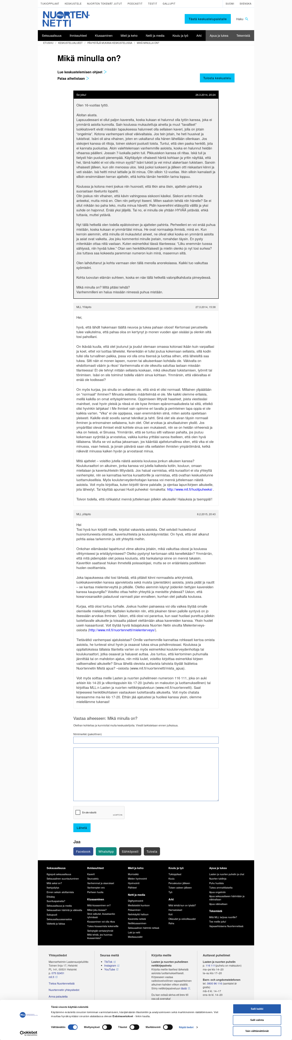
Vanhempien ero (96, 887)
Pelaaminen (134, 910)
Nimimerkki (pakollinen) (87, 734)
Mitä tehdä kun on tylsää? (182, 905)
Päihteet (132, 887)
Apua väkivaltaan (218, 904)
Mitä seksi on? (54, 883)
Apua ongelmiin (217, 892)
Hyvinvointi (133, 883)
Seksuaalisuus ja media (59, 905)
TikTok (108, 962)
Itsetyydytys (53, 887)
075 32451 (58, 973)
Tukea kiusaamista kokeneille (102, 926)
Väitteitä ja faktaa (56, 923)
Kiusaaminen (95, 899)
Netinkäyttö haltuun (138, 914)
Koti (170, 914)
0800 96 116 (214, 983)
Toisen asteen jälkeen (180, 887)
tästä (184, 988)
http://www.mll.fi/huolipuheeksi (189, 489)
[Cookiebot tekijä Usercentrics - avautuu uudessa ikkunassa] (28, 1033)
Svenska (245, 3)
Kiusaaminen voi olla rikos (101, 921)
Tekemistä (215, 911)
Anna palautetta (58, 996)
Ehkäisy (51, 896)
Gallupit (169, 3)
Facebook (83, 851)
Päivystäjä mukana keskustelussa (109, 43)
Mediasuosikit (135, 936)
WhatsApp (106, 851)
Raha (171, 923)
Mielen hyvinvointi (137, 878)
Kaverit (91, 874)
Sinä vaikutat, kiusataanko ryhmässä (101, 915)
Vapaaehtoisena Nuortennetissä (226, 926)
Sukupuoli (52, 914)
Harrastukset (175, 910)
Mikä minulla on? (148, 43)
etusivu (48, 43)
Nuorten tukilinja (217, 878)
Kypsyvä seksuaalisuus (59, 874)
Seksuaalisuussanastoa (59, 919)
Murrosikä (133, 874)
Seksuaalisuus (56, 868)
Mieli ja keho (136, 868)
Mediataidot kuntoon (139, 905)
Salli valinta (257, 1020)
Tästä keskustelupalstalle (208, 19)
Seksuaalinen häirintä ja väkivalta (64, 910)
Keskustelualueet (70, 43)
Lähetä (82, 827)
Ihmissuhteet (95, 868)
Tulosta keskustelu (217, 78)
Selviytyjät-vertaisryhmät (100, 930)
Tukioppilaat (50, 3)
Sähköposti (130, 851)
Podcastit (135, 3)
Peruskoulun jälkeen (179, 883)
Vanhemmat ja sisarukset (100, 883)
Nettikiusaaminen (137, 923)
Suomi (230, 3)
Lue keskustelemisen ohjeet (80, 71)
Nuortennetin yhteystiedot (64, 990)
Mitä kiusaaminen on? (99, 905)
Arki (171, 899)
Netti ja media (136, 895)
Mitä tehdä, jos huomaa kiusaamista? (99, 936)
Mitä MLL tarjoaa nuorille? (223, 917)
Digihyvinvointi (135, 900)
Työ (170, 892)
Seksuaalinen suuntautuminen (63, 878)
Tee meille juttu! (217, 921)
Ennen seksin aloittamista (60, 892)
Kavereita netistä (137, 919)
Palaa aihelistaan (71, 78)
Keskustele (73, 3)
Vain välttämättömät (257, 1031)
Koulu (171, 878)
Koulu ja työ (176, 868)
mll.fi (51, 977)
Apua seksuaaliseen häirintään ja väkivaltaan (227, 897)
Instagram (110, 965)
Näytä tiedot (186, 1027)
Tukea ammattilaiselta (221, 887)
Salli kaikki (257, 1008)
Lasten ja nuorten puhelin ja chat (226, 874)
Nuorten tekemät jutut (104, 3)
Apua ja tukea (218, 868)
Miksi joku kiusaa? (97, 910)
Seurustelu (93, 878)
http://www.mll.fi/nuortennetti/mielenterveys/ (122, 629)
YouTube (109, 969)
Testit (152, 3)
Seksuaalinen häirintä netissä (143, 927)
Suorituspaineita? (56, 901)
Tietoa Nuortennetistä (62, 983)
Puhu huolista (216, 883)
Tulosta (152, 851)
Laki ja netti (134, 932)
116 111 (210, 965)
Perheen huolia (95, 892)
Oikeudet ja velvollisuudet (182, 919)
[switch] (107, 1027)
